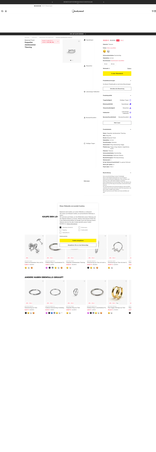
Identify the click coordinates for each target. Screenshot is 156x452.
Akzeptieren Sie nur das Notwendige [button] (78, 245)
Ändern (129, 68)
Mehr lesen (87, 181)
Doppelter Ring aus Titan (73, 307)
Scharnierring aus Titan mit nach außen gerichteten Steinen (97, 262)
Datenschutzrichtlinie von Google (72, 220)
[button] (77, 3)
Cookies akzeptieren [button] (78, 240)
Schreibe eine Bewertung (117, 88)
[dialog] (78, 226)
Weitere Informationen (72, 223)
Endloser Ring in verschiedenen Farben (55, 262)
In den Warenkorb (117, 73)
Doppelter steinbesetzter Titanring (75, 262)
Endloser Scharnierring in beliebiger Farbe (55, 307)
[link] (104, 51)
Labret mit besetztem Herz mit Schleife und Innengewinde (34, 262)
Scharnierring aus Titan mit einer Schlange (117, 262)
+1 (61, 312)
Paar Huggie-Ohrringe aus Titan (116, 307)
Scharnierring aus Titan (31, 307)
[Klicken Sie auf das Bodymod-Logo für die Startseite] (79, 11)
